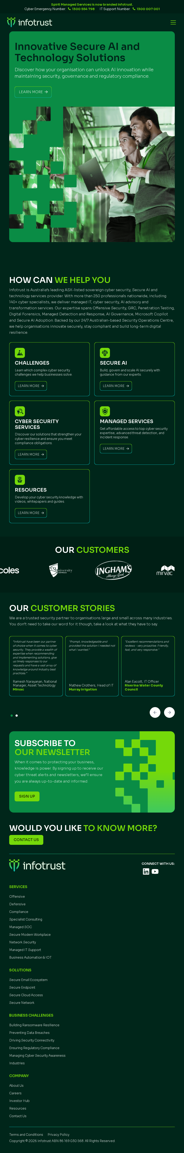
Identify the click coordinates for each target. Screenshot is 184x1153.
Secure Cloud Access (26, 995)
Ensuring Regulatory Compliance (34, 1048)
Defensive (17, 904)
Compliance (18, 912)
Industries (17, 1063)
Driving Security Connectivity (31, 1040)
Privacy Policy (58, 1135)
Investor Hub (19, 1101)
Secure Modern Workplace (30, 935)
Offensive (17, 897)
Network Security (22, 942)
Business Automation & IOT (30, 957)
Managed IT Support (25, 950)
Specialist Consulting (25, 919)
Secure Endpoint (22, 987)
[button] (172, 22)
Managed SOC (20, 927)
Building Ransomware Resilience (34, 1025)
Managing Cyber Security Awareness (37, 1056)
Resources (17, 1108)
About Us (16, 1086)
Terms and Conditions (26, 1135)
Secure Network (21, 1003)
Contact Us (17, 1116)
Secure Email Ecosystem (28, 980)
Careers (15, 1093)
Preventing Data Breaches (29, 1033)
